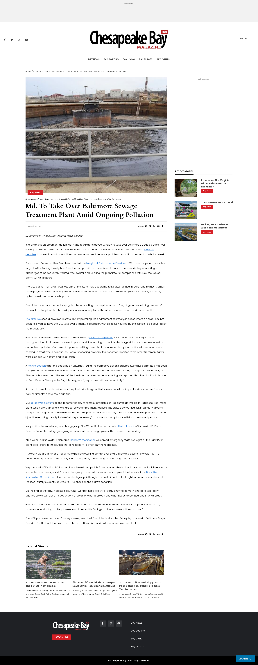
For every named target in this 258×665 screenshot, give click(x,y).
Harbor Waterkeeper (82, 440)
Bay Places (146, 59)
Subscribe (62, 636)
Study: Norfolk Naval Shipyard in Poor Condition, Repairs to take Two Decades (140, 586)
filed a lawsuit (126, 426)
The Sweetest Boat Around (217, 202)
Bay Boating (111, 59)
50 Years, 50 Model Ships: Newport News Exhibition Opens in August (94, 584)
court (49, 403)
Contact (244, 38)
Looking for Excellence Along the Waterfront (214, 226)
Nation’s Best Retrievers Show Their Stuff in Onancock (45, 584)
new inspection (37, 365)
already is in (38, 403)
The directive (33, 319)
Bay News (94, 59)
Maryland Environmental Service (105, 263)
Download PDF (246, 659)
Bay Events (163, 59)
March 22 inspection (101, 337)
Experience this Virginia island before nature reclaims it (215, 183)
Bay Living (129, 59)
